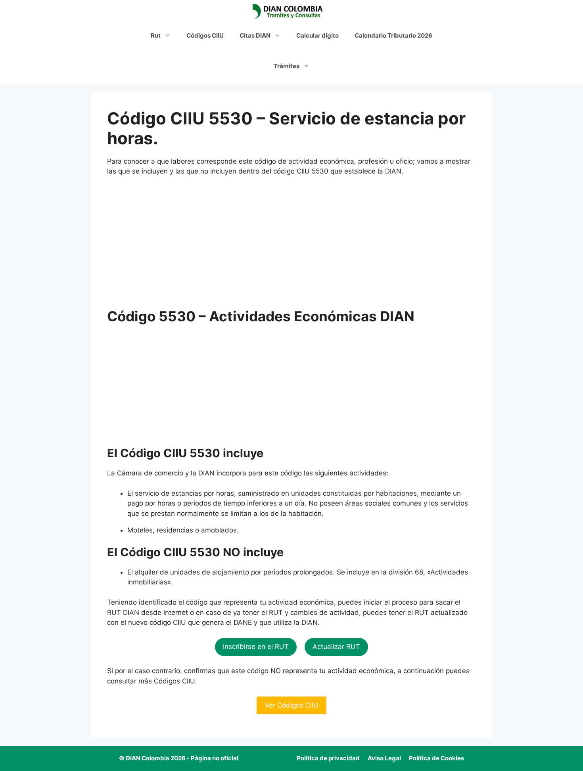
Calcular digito (317, 35)
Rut (156, 35)
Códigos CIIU (205, 35)
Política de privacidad (328, 758)
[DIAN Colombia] (289, 12)
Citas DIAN (255, 35)
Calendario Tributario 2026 (393, 35)
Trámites (286, 66)
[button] (256, 647)
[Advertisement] (291, 242)
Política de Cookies (436, 758)
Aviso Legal (384, 758)
